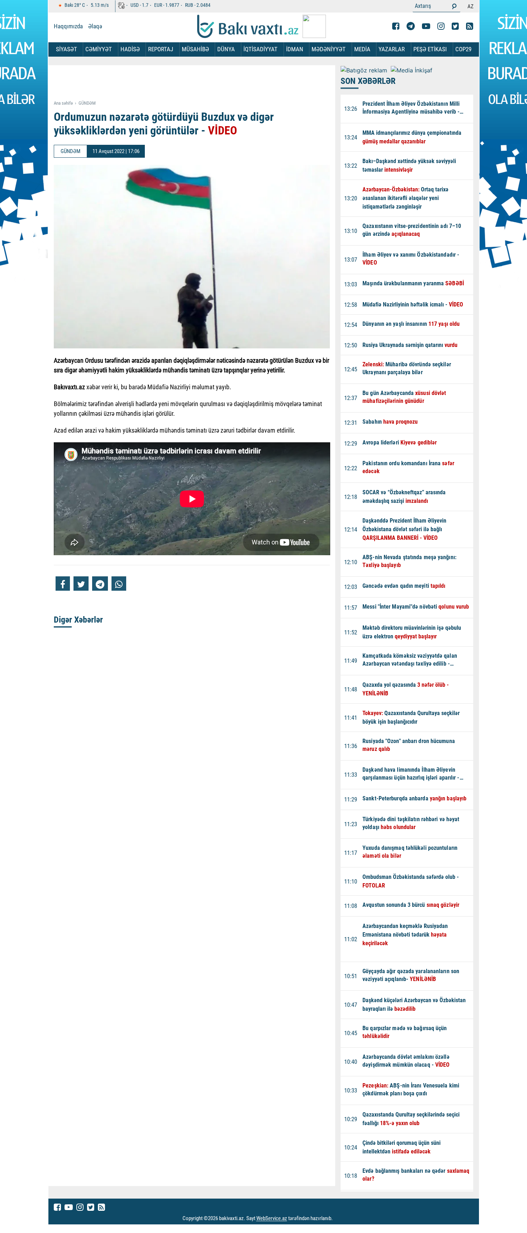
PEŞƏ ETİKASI (430, 49)
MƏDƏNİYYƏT (329, 49)
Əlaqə (95, 26)
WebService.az (271, 1218)
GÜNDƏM (87, 103)
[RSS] (469, 26)
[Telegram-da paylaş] (100, 583)
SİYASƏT (66, 49)
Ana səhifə (63, 103)
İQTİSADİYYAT (260, 49)
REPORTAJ (160, 49)
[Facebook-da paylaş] (63, 583)
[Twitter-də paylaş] (81, 583)
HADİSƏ (130, 49)
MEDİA (362, 49)
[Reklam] (197, 83)
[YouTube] (426, 26)
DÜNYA (226, 49)
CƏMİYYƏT (98, 49)
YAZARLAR (392, 49)
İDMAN (294, 49)
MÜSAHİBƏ (195, 49)
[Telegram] (411, 26)
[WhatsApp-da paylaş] (119, 583)
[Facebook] (395, 26)
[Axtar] (454, 6)
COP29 (463, 49)
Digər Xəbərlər (78, 620)
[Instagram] (441, 26)
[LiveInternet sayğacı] (339, 1218)
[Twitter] (455, 26)
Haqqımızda (68, 26)
